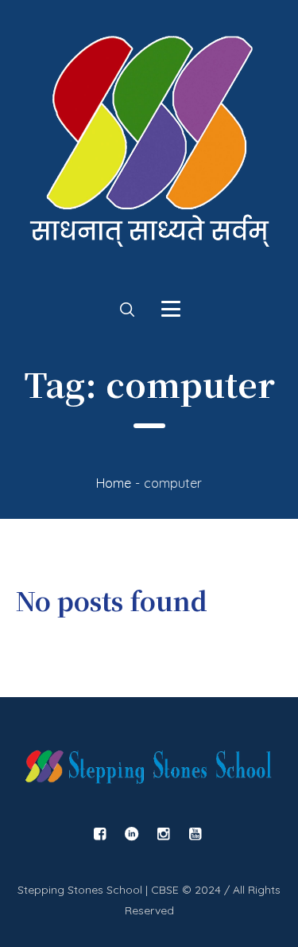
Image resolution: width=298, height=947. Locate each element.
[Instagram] (163, 834)
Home (113, 483)
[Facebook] (99, 834)
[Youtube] (195, 834)
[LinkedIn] (131, 834)
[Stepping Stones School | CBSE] (149, 149)
